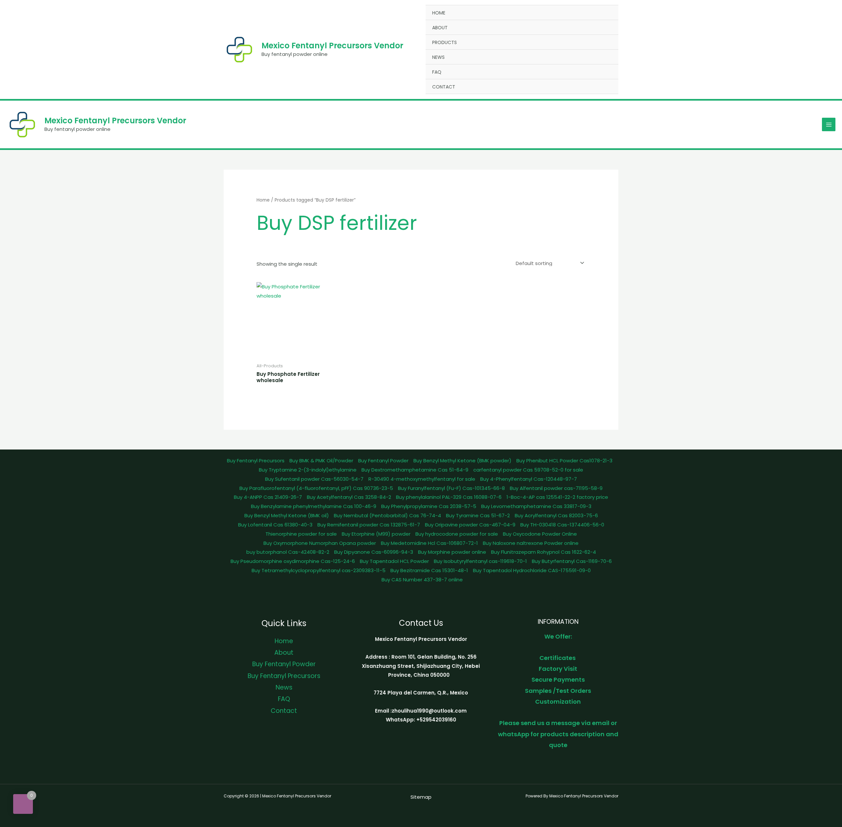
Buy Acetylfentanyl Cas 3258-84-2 (349, 497)
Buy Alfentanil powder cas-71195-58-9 (556, 488)
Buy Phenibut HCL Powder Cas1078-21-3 (564, 460)
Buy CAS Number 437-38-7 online (422, 579)
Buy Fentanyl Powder (383, 460)
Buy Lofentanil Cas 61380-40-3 (275, 524)
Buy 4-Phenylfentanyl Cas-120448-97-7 (528, 478)
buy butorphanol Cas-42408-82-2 (287, 551)
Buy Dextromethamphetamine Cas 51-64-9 (414, 469)
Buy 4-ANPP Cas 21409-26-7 (268, 497)
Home (438, 13)
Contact (443, 87)
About (440, 27)
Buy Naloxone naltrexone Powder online (531, 543)
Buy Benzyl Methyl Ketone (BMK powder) (462, 460)
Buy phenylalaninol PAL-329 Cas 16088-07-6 (449, 497)
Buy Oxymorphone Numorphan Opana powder (319, 543)
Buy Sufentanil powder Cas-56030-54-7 (314, 478)
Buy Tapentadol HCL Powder (394, 561)
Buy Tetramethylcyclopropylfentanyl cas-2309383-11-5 (318, 570)
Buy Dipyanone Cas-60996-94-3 (373, 551)
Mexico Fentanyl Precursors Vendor (332, 45)
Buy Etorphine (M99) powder (376, 533)
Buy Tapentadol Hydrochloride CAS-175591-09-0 (532, 570)
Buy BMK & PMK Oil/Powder (321, 460)
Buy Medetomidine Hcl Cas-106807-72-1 (429, 543)
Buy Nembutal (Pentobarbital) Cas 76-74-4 (387, 515)
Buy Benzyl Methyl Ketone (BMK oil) (286, 515)
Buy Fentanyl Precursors (256, 460)
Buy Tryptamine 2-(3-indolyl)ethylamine (308, 469)
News (438, 57)
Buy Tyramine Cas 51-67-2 (478, 515)
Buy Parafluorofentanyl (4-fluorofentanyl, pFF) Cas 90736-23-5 (316, 488)
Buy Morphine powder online (452, 551)
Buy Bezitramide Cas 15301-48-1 (429, 570)
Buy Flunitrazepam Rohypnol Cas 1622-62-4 (543, 551)
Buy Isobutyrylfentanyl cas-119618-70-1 (480, 561)
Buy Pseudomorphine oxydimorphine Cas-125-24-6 (293, 561)
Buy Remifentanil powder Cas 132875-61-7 (368, 524)
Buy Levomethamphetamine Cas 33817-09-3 (536, 506)
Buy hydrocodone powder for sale (456, 533)
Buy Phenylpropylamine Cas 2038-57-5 (428, 506)
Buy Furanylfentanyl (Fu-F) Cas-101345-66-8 (451, 488)
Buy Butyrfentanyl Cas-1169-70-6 (572, 561)
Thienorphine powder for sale (301, 533)
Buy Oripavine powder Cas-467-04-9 (470, 524)
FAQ (436, 72)
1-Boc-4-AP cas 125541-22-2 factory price (557, 497)
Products (444, 42)
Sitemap (421, 796)
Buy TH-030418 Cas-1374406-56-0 (562, 524)
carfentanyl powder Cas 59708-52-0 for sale (528, 469)
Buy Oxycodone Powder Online (540, 533)
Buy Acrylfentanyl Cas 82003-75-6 (556, 515)
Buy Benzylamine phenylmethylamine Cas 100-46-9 (313, 506)
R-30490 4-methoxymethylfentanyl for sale (421, 478)
